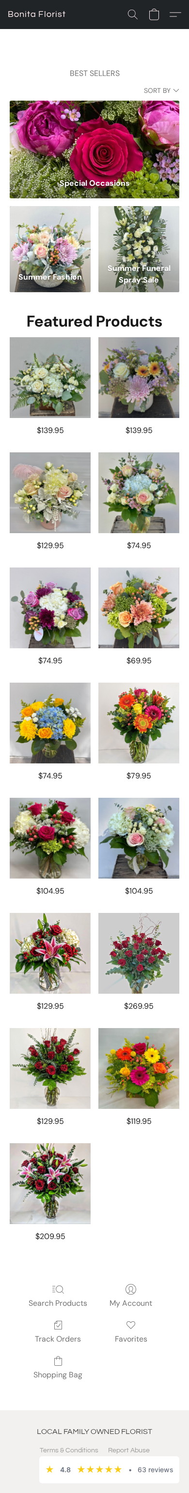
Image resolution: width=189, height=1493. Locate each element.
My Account (131, 1303)
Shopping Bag (57, 1375)
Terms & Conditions (69, 1450)
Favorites (131, 1339)
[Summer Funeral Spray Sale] (138, 232)
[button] (37, 14)
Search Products (58, 1303)
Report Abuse (129, 1450)
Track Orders (58, 1339)
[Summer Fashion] (50, 232)
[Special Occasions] (94, 135)
